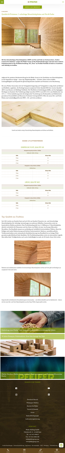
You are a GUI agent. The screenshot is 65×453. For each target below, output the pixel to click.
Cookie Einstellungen (7, 445)
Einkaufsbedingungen (32, 416)
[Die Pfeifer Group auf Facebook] (16, 388)
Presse (32, 412)
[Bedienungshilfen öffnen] (61, 445)
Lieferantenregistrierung (32, 419)
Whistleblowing (53, 445)
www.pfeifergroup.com (32, 441)
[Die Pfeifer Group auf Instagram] (16, 394)
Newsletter (46, 445)
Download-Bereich (32, 399)
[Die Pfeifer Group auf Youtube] (48, 388)
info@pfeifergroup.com (32, 439)
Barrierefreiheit (35, 445)
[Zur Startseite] (32, 2)
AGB (41, 445)
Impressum (28, 445)
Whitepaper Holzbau (32, 403)
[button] (2, 2)
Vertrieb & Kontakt (32, 409)
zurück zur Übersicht (32, 7)
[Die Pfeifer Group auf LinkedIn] (48, 394)
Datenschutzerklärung (19, 445)
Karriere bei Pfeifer (32, 406)
